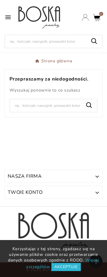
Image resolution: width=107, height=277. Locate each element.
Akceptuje (66, 267)
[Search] (94, 41)
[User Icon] (85, 17)
